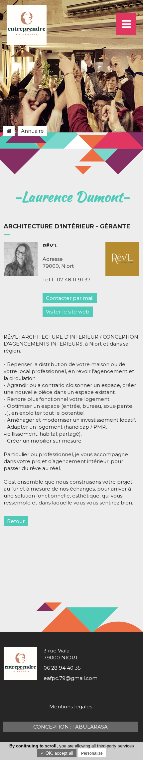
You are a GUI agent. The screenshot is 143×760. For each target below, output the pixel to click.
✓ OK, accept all (57, 753)
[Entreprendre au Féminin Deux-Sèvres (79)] (9, 131)
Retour (16, 521)
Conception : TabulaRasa (70, 727)
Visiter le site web (67, 312)
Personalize (92, 753)
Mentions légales (70, 706)
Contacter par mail (69, 298)
